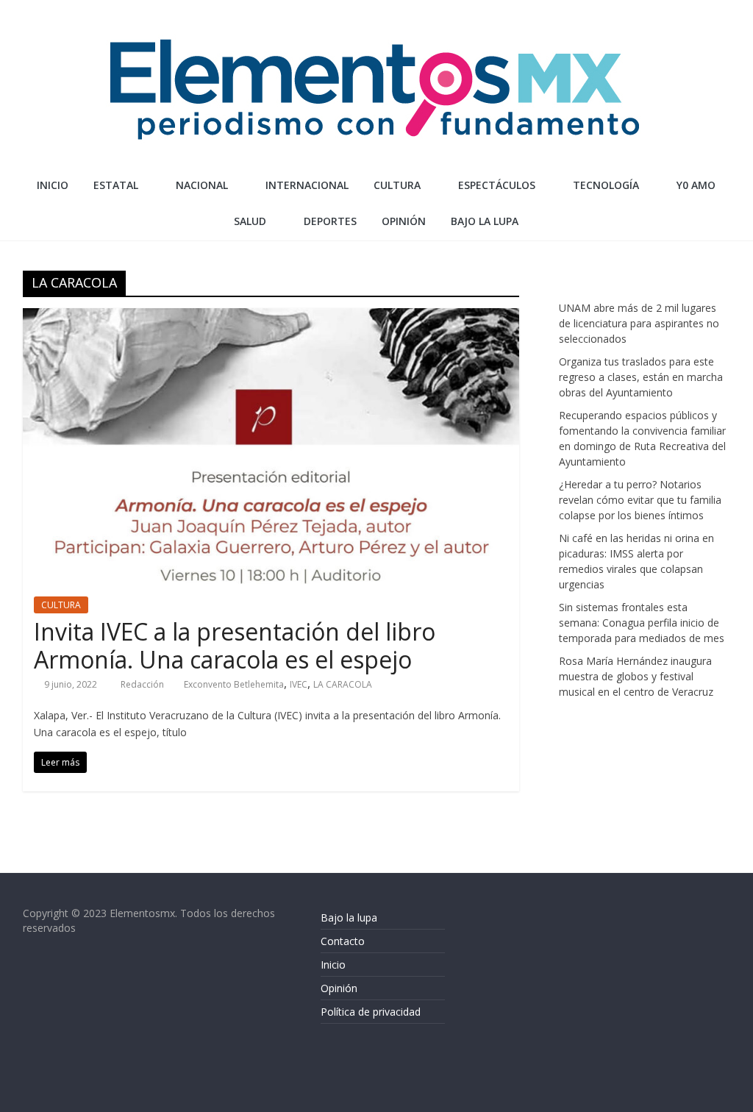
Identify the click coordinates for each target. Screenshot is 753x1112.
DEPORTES (330, 221)
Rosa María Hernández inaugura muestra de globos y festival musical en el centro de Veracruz (636, 676)
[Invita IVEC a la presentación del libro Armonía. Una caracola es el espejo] (271, 317)
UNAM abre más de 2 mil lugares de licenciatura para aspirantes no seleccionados (639, 323)
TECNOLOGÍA (606, 185)
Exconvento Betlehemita (234, 684)
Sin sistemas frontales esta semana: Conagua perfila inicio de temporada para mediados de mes (641, 622)
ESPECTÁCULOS (496, 185)
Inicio (52, 185)
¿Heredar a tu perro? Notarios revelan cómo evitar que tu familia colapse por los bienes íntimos (640, 499)
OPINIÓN (404, 221)
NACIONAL (202, 185)
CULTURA (397, 185)
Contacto (343, 941)
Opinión (339, 988)
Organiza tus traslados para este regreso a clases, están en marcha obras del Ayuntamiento (641, 376)
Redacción (143, 684)
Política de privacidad (371, 1012)
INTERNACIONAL (307, 185)
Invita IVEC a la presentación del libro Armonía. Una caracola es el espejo (234, 645)
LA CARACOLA (342, 684)
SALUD (250, 221)
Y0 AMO (696, 185)
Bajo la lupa (484, 221)
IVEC (298, 684)
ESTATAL (115, 185)
